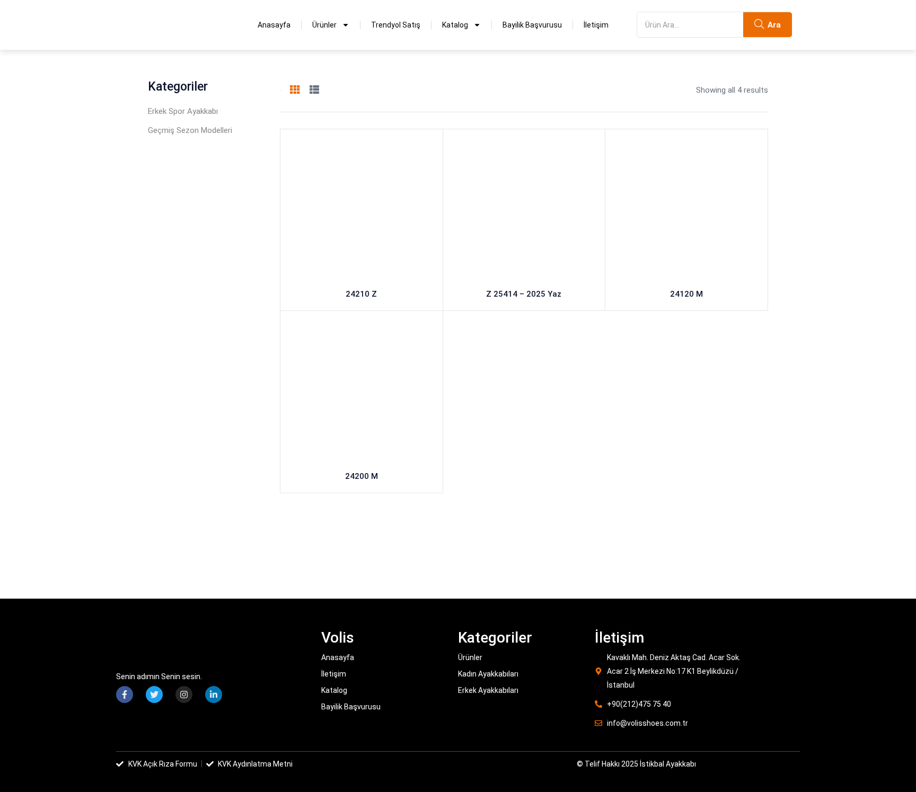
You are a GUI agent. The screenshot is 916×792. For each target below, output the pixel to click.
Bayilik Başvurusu (532, 25)
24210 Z (361, 294)
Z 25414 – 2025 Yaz (523, 294)
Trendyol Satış (395, 25)
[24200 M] (361, 392)
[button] (280, 90)
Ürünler (324, 25)
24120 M (686, 294)
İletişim (596, 25)
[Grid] (295, 90)
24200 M (361, 476)
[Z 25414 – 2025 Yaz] (524, 210)
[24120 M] (686, 210)
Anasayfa (274, 25)
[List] (314, 90)
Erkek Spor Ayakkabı (183, 111)
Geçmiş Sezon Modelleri (190, 130)
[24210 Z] (361, 210)
